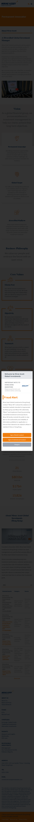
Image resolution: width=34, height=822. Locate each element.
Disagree (17, 444)
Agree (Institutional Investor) (17, 440)
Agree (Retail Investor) (17, 435)
